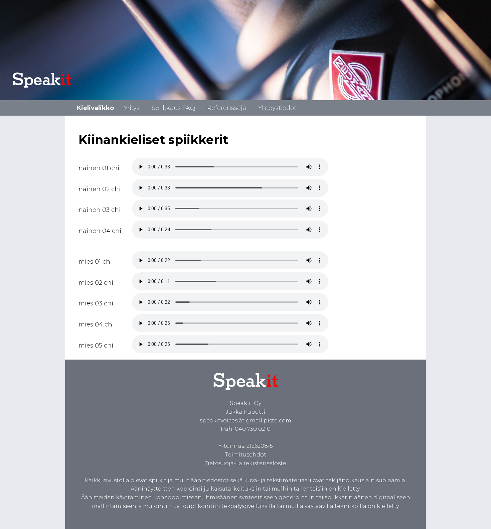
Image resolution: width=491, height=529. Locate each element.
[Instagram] (162, 514)
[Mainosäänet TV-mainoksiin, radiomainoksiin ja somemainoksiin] (245, 395)
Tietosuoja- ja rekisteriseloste (245, 463)
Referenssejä (226, 108)
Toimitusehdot (245, 454)
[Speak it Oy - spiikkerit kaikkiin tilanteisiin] (56, 88)
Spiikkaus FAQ (173, 108)
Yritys (132, 108)
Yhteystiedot (277, 108)
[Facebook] (99, 514)
